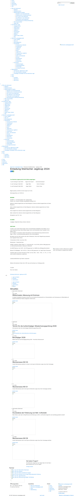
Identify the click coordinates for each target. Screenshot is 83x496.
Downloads (16, 62)
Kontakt (13, 2)
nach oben (42, 495)
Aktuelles (14, 278)
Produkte (16, 77)
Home (13, 0)
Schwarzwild (19, 61)
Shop (13, 76)
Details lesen (15, 300)
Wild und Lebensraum (16, 8)
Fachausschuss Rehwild (21, 45)
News (13, 74)
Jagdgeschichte (17, 26)
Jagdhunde (18, 47)
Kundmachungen (19, 64)
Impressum (14, 3)
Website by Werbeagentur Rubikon (66, 495)
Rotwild (17, 57)
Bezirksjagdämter (17, 42)
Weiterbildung (14, 69)
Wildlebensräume (17, 11)
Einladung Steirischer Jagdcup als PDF (18, 274)
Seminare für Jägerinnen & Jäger (21, 70)
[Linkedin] (12, 171)
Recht (17, 50)
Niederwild (18, 59)
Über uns (16, 40)
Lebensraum (18, 54)
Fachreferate (16, 43)
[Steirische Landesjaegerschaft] (67, 44)
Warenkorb (16, 78)
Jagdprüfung (16, 28)
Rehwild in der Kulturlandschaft (22, 13)
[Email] (13, 171)
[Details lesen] (32, 312)
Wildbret (15, 34)
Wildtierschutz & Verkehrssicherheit (23, 15)
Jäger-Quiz (16, 23)
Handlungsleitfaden (20, 65)
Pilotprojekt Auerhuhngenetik (22, 19)
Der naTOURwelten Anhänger (20, 72)
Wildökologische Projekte (19, 12)
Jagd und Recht (15, 277)
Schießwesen (19, 46)
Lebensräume (15, 279)
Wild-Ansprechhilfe (18, 21)
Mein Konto (16, 80)
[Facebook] (10, 171)
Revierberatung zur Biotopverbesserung (24, 20)
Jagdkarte (16, 30)
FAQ (15, 36)
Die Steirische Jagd (16, 24)
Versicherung (16, 31)
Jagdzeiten (16, 32)
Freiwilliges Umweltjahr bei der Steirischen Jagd (24, 73)
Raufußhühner (19, 58)
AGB (12, 6)
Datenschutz (14, 4)
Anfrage (60, 485)
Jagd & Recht (17, 27)
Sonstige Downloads (20, 68)
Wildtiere (16, 9)
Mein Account (61, 4)
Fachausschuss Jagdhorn (21, 53)
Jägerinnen (18, 51)
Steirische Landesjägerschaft (18, 38)
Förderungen (18, 66)
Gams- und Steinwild (20, 55)
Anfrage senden (29, 466)
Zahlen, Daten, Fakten (18, 35)
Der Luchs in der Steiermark (22, 16)
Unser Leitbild (17, 39)
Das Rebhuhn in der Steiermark (22, 17)
